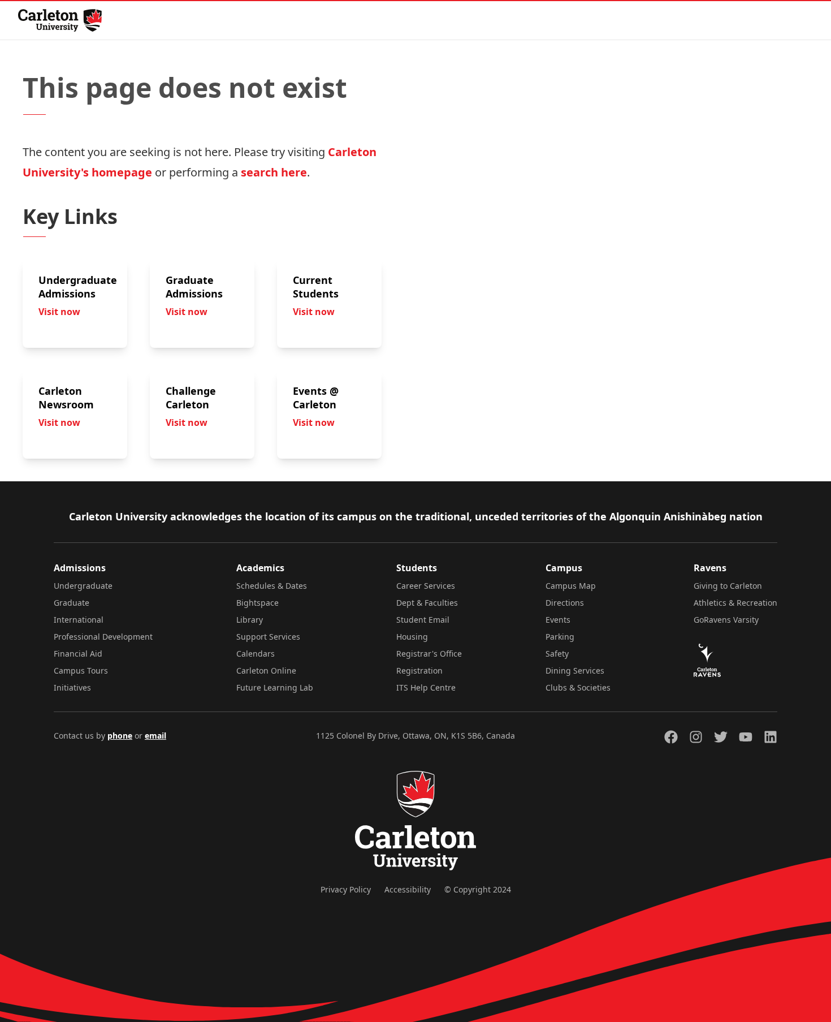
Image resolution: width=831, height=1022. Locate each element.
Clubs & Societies (578, 687)
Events (558, 619)
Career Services (425, 585)
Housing (412, 636)
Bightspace (257, 602)
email (155, 735)
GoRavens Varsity (726, 619)
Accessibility (407, 889)
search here (274, 172)
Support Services (268, 636)
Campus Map (571, 585)
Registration (419, 670)
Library (249, 619)
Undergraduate (83, 585)
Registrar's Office (429, 653)
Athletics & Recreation (735, 602)
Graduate (71, 602)
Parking (560, 636)
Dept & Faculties (427, 602)
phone (119, 735)
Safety (557, 653)
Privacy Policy (346, 889)
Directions (565, 602)
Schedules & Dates (271, 585)
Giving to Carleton (728, 585)
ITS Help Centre (426, 687)
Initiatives (72, 687)
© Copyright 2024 (477, 889)
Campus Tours (81, 670)
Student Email (422, 619)
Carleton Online (266, 670)
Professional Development (103, 636)
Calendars (255, 653)
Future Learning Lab (274, 687)
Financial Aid (78, 653)
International (78, 619)
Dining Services (575, 670)
